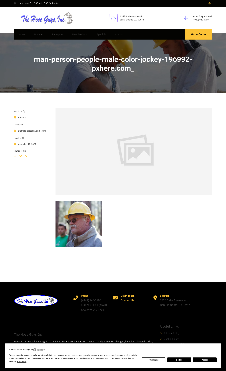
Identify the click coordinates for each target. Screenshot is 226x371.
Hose (37, 34)
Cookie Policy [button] (84, 358)
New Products (80, 34)
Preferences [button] (21, 362)
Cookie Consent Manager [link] (19, 350)
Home (21, 34)
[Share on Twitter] (20, 156)
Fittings (56, 34)
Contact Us (127, 300)
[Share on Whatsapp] (26, 156)
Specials (101, 34)
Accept (205, 360)
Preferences (154, 360)
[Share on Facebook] (15, 156)
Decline (179, 360)
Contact (119, 34)
